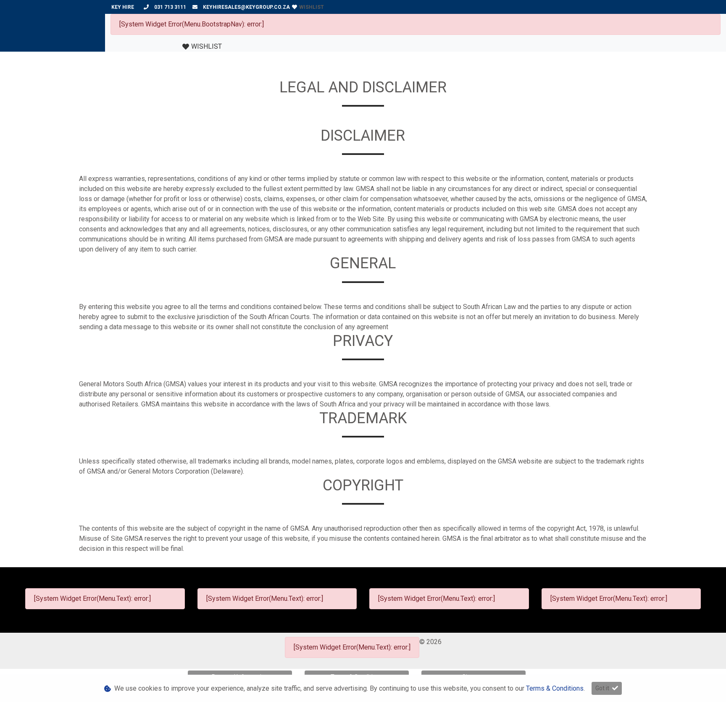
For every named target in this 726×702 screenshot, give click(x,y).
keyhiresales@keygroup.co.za (246, 7)
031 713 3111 (170, 7)
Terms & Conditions (555, 688)
